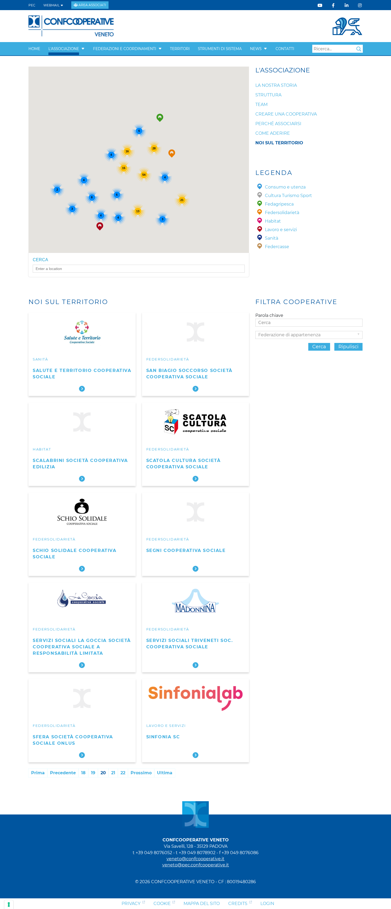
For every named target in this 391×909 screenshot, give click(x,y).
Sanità (40, 359)
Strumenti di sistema (220, 49)
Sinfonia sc (163, 736)
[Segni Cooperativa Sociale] (195, 512)
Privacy (131, 903)
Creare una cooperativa (286, 114)
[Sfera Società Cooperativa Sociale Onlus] (82, 698)
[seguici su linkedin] (346, 5)
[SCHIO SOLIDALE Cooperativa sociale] (82, 512)
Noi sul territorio (279, 142)
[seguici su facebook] (333, 5)
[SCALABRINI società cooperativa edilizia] (82, 422)
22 (122, 772)
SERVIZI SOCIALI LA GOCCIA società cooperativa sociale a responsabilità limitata (82, 647)
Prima (38, 772)
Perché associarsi (278, 123)
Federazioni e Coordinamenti (124, 49)
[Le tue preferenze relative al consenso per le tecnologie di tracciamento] (8, 904)
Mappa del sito (202, 903)
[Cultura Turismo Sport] (259, 195)
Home (34, 49)
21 (113, 772)
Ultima (164, 772)
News (255, 49)
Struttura (268, 94)
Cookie (162, 903)
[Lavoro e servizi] (259, 229)
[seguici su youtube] (320, 5)
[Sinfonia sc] (195, 698)
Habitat (42, 449)
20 (103, 772)
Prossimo (141, 772)
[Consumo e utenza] (259, 187)
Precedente (63, 772)
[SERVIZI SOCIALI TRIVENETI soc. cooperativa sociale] (195, 602)
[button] (83, 49)
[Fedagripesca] (259, 204)
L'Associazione (63, 49)
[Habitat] (259, 221)
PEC (31, 5)
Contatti (285, 49)
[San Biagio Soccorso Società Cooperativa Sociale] (195, 332)
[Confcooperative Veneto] (71, 25)
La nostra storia (276, 85)
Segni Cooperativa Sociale (186, 550)
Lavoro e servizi (166, 725)
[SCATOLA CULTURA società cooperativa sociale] (195, 422)
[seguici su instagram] (360, 5)
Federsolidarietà (167, 359)
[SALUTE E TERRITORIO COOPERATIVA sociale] (82, 332)
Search (358, 49)
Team (261, 104)
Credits (237, 903)
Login (267, 903)
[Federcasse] (259, 246)
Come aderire (272, 133)
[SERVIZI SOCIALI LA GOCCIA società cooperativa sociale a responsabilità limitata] (82, 602)
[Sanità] (259, 238)
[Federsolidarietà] (259, 212)
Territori (180, 49)
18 (83, 772)
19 (93, 772)
